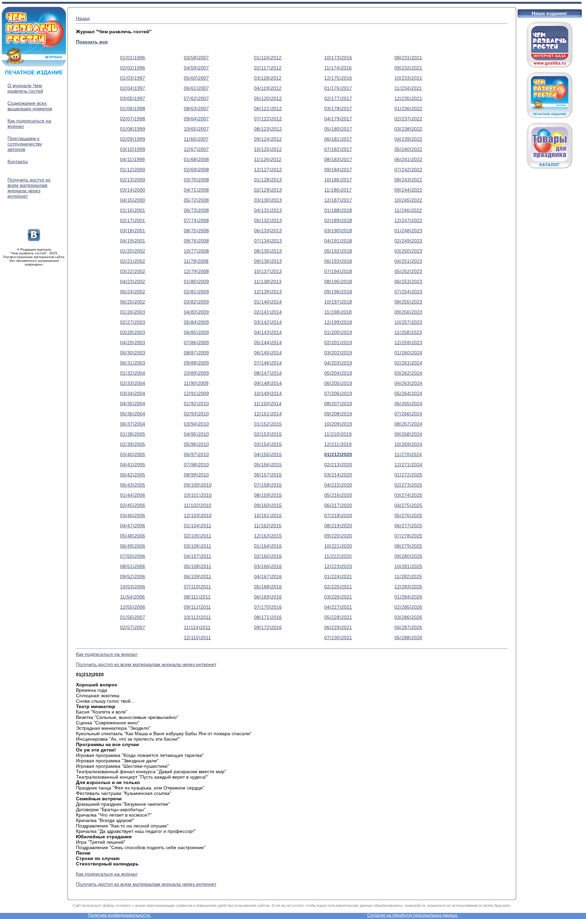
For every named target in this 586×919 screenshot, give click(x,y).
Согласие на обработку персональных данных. (412, 915)
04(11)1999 (132, 159)
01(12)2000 (132, 169)
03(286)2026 (408, 617)
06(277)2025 (408, 525)
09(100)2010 (198, 485)
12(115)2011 (197, 637)
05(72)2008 (196, 200)
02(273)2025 (408, 485)
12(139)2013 (268, 291)
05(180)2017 (338, 129)
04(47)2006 (132, 525)
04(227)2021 (338, 607)
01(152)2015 (268, 424)
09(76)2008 (196, 240)
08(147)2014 (268, 373)
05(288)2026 (408, 637)
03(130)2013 (268, 200)
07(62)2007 (196, 98)
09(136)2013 (268, 261)
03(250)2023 (408, 251)
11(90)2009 (196, 383)
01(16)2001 (132, 210)
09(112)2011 (197, 607)
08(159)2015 (268, 495)
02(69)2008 (196, 169)
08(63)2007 (196, 108)
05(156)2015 (268, 464)
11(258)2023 (408, 332)
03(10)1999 (132, 149)
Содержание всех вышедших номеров (29, 105)
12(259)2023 (408, 342)
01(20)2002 (132, 251)
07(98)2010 (196, 464)
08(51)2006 (132, 566)
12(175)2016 (338, 78)
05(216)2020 (338, 495)
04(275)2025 (408, 505)
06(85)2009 (196, 332)
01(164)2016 (268, 546)
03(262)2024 (408, 373)
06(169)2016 (268, 597)
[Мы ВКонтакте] (34, 239)
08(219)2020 (338, 525)
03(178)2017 (338, 108)
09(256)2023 (408, 312)
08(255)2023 (408, 302)
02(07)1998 (132, 118)
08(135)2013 (268, 251)
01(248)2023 (408, 230)
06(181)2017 (338, 139)
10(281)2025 (408, 566)
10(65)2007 (196, 129)
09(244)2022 (408, 190)
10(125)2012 (268, 149)
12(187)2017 (338, 200)
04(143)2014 (268, 332)
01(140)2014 (268, 302)
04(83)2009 (196, 312)
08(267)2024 (408, 424)
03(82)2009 (196, 302)
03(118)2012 (267, 78)
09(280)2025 (408, 556)
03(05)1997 (132, 98)
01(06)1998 (132, 108)
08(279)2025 (408, 546)
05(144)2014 (268, 342)
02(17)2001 (132, 220)
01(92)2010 (196, 403)
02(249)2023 (408, 240)
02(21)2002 (132, 261)
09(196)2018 (338, 291)
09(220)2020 (338, 536)
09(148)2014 (268, 383)
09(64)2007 (196, 118)
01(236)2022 (408, 108)
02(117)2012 (267, 68)
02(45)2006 (132, 505)
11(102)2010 (197, 505)
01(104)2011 (197, 525)
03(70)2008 (196, 179)
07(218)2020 (338, 515)
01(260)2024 (408, 352)
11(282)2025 (408, 576)
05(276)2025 (408, 515)
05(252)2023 (408, 271)
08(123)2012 (268, 129)
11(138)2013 (267, 281)
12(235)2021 (408, 98)
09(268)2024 (408, 434)
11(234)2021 (408, 88)
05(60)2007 (196, 78)
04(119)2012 (267, 88)
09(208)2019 (338, 413)
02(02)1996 (132, 68)
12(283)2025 (408, 586)
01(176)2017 (338, 88)
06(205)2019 (338, 383)
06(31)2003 (132, 363)
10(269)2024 (408, 444)
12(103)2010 (198, 515)
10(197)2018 (338, 302)
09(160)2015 (268, 505)
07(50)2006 (132, 556)
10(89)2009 (196, 373)
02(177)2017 (338, 98)
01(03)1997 (132, 78)
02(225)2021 (338, 586)
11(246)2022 (408, 210)
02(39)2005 (132, 444)
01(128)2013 (268, 179)
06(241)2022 (408, 159)
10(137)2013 (268, 271)
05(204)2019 (338, 373)
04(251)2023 (408, 261)
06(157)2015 (268, 474)
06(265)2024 (408, 403)
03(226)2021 (338, 597)
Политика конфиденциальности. (119, 915)
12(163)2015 (268, 536)
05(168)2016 (268, 586)
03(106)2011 (197, 546)
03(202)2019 (338, 352)
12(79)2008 (196, 271)
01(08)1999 (132, 129)
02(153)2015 (268, 434)
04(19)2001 (132, 240)
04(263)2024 (408, 383)
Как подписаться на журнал (106, 654)
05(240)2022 (408, 149)
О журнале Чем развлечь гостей (25, 88)
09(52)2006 (132, 576)
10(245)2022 (408, 200)
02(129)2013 (268, 190)
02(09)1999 (132, 139)
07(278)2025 (408, 536)
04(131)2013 (268, 210)
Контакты (17, 161)
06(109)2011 (197, 576)
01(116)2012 (267, 57)
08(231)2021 (408, 57)
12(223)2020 (338, 566)
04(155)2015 (268, 454)
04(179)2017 (338, 118)
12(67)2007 (196, 149)
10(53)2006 (132, 586)
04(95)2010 (196, 434)
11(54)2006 (132, 597)
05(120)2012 (268, 98)
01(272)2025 (408, 474)
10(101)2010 (198, 495)
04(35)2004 (132, 403)
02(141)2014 (268, 312)
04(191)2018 (338, 240)
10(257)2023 (408, 322)
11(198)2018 (338, 312)
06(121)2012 (268, 108)
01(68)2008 (196, 159)
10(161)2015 (268, 515)
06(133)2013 (268, 230)
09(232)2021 (408, 68)
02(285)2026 (408, 607)
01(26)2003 (132, 312)
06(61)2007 (196, 88)
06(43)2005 (132, 485)
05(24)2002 (132, 291)
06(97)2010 (196, 454)
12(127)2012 (268, 169)
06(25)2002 (132, 302)
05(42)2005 (132, 474)
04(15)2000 (132, 200)
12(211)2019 (338, 444)
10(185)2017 (338, 179)
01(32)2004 (132, 373)
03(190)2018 (338, 230)
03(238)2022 (408, 129)
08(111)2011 (197, 597)
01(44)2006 (132, 495)
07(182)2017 (338, 149)
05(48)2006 (132, 536)
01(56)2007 (132, 617)
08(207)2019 (338, 403)
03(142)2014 (268, 322)
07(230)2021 (338, 637)
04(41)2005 (132, 464)
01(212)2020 (338, 454)
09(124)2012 (268, 139)
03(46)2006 (132, 515)
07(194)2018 (338, 271)
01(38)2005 (132, 434)
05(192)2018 (338, 251)
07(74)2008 (196, 220)
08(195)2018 (338, 281)
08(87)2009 (196, 352)
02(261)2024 (408, 363)
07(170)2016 (268, 607)
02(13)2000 (132, 179)
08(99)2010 (196, 474)
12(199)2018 (338, 322)
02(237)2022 (408, 118)
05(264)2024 (408, 393)
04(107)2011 (197, 556)
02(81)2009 (196, 291)
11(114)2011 (197, 627)
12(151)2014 (268, 413)
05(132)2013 (268, 220)
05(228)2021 (338, 617)
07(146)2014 (268, 363)
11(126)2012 (267, 159)
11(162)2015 (267, 525)
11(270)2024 (408, 454)
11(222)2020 (338, 556)
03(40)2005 (132, 454)
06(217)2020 (338, 505)
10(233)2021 (408, 78)
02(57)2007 (132, 627)
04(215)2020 (338, 485)
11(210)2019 (338, 434)
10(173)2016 (338, 57)
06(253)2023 (408, 281)
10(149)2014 (268, 393)
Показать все (92, 41)
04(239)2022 (408, 139)
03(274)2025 (408, 495)
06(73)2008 (196, 210)
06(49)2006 (132, 546)
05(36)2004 (132, 413)
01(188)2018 (338, 210)
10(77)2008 (196, 251)
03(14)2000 (132, 190)
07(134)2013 (268, 240)
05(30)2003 (132, 352)
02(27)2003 (132, 322)
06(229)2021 (338, 627)
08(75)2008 (196, 230)
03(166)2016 (268, 566)
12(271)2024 (408, 464)
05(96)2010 (196, 444)
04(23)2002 (132, 281)
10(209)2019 (338, 424)
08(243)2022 (408, 179)
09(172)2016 (268, 627)
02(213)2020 (338, 464)
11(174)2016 (338, 68)
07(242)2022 (408, 169)
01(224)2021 (338, 576)
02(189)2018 (338, 220)
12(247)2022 (408, 220)
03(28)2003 (132, 332)
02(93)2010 (196, 413)
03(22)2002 (132, 271)
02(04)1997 (132, 88)
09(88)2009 (196, 363)
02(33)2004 (132, 383)
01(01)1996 (132, 57)
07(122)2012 (268, 118)
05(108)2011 (197, 566)
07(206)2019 (338, 393)
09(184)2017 (338, 169)
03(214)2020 (338, 474)
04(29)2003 (132, 342)
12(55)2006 (132, 607)
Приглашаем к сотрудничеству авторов (24, 144)
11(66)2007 (196, 139)
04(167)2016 (268, 576)
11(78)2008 (196, 261)
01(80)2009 (196, 281)
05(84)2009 (196, 322)
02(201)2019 (338, 342)
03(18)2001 (132, 230)
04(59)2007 (196, 68)
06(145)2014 (268, 352)
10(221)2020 (338, 546)
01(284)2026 (408, 597)
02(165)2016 (268, 556)
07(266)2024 (408, 413)
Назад (83, 18)
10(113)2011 (197, 617)
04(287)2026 (408, 627)
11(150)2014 (267, 403)
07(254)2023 (408, 291)
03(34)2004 (132, 393)
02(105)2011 (197, 536)
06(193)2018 (338, 261)
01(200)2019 (338, 332)
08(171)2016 (268, 617)
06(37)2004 (132, 424)
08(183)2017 (338, 159)
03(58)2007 (196, 57)
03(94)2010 (196, 424)
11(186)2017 (338, 190)
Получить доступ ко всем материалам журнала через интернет (29, 188)
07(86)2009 (196, 342)
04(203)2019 (338, 363)
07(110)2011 (197, 586)
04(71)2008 (196, 190)
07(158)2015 (268, 485)
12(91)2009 (196, 393)
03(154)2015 (268, 444)
